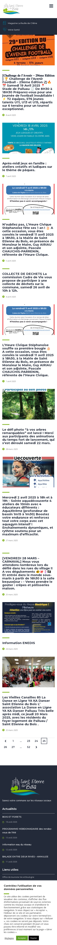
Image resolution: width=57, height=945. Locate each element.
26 (5, 747)
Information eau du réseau (16, 844)
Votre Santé (14, 29)
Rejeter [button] (33, 938)
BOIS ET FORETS (11, 816)
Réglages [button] (9, 938)
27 (13, 747)
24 (36, 741)
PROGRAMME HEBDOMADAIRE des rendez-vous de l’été (27, 831)
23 (28, 741)
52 (28, 747)
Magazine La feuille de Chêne (22, 23)
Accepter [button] (22, 938)
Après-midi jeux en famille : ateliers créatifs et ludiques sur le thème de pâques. (27, 167)
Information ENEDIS (18, 643)
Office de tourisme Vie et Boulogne (18, 877)
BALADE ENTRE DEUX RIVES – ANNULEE (25, 856)
